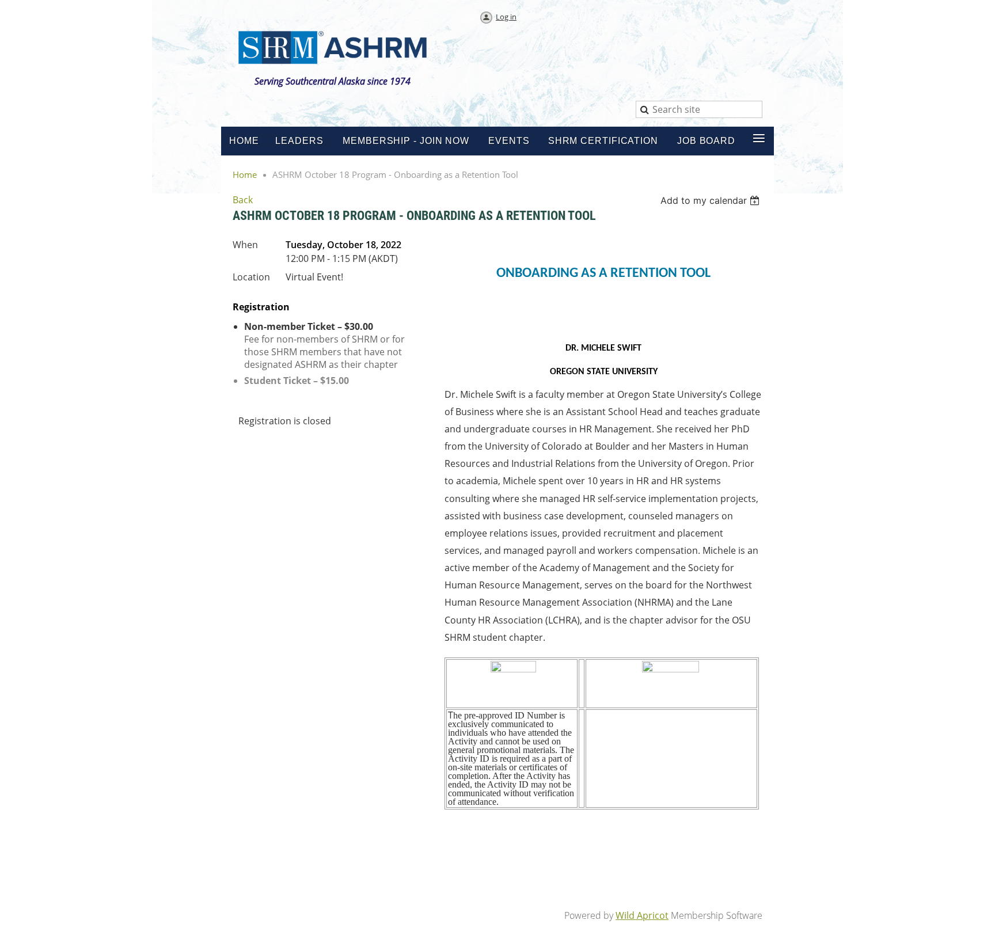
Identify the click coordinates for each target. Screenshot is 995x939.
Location (251, 277)
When (245, 244)
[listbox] (711, 200)
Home (245, 174)
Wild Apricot (642, 915)
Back (243, 199)
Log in (506, 17)
